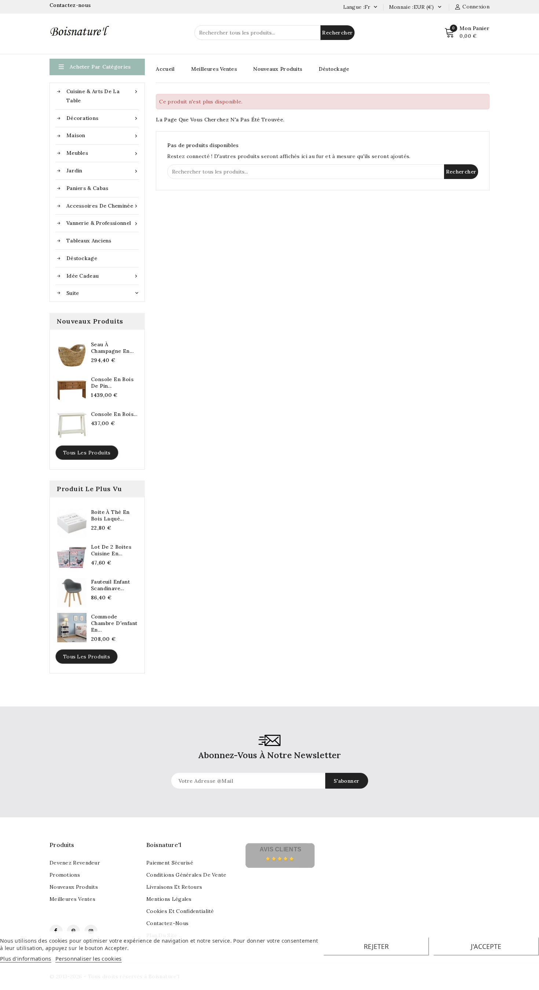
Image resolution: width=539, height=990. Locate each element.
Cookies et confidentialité (180, 911)
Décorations (102, 118)
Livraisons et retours (174, 887)
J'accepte (486, 946)
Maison (102, 135)
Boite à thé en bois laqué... (110, 515)
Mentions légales (169, 899)
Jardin (102, 170)
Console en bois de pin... (112, 382)
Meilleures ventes (72, 899)
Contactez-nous (71, 5)
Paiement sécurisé (169, 862)
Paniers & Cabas (87, 188)
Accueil (165, 69)
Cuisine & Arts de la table (102, 96)
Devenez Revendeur (75, 862)
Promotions (65, 875)
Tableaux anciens (88, 240)
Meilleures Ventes (214, 69)
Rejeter (376, 946)
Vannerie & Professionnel (102, 223)
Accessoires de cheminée (102, 205)
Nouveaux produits (74, 887)
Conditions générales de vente (186, 875)
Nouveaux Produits (277, 69)
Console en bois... (114, 414)
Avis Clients (281, 849)
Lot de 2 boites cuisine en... (111, 550)
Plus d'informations (25, 958)
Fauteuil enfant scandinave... (110, 585)
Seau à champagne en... (112, 347)
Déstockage (81, 258)
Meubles (102, 153)
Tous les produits (87, 452)
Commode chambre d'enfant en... (114, 623)
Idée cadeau (102, 276)
